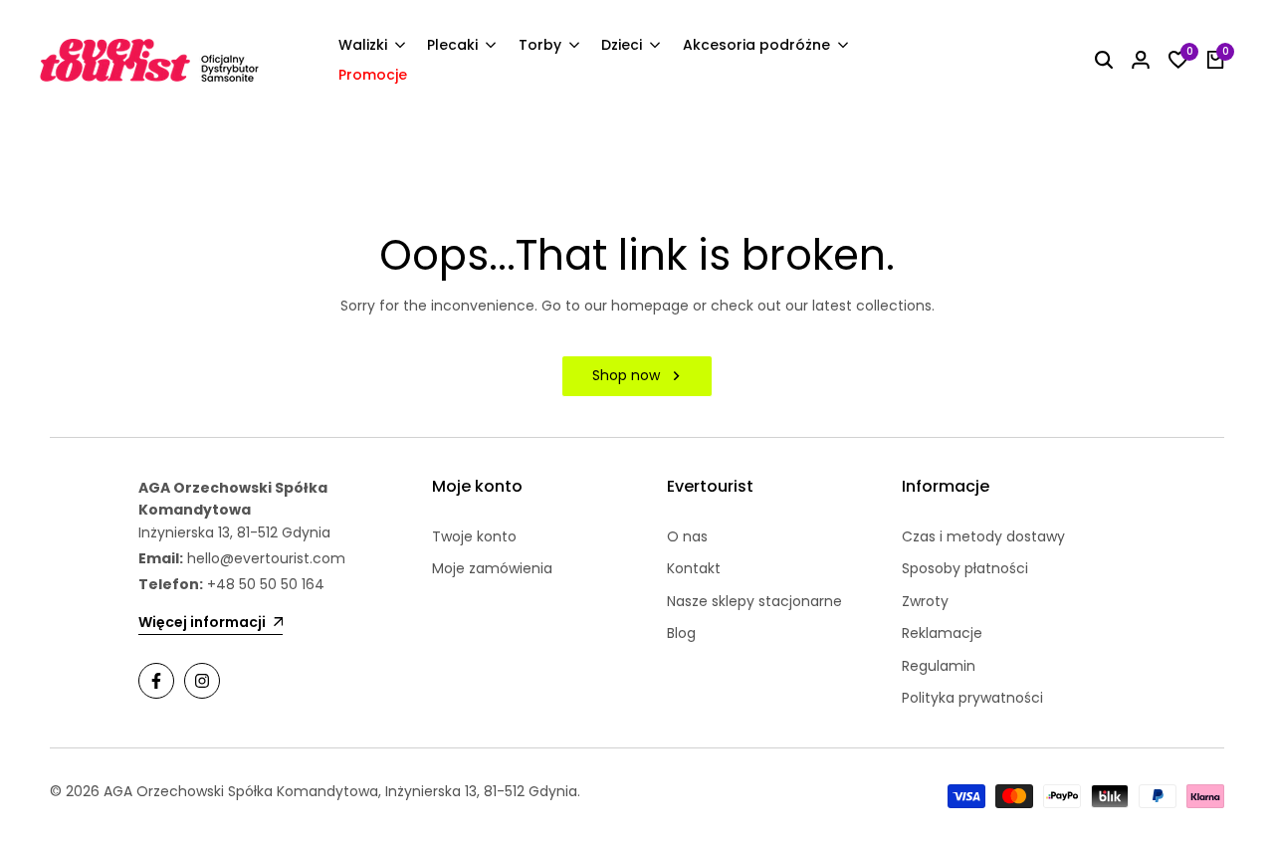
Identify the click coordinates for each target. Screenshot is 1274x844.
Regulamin (938, 666)
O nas (687, 536)
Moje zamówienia (492, 568)
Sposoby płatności (965, 568)
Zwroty (925, 601)
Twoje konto (474, 536)
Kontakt (694, 568)
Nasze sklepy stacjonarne (754, 601)
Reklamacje (942, 633)
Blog (681, 633)
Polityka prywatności (972, 698)
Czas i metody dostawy (983, 536)
